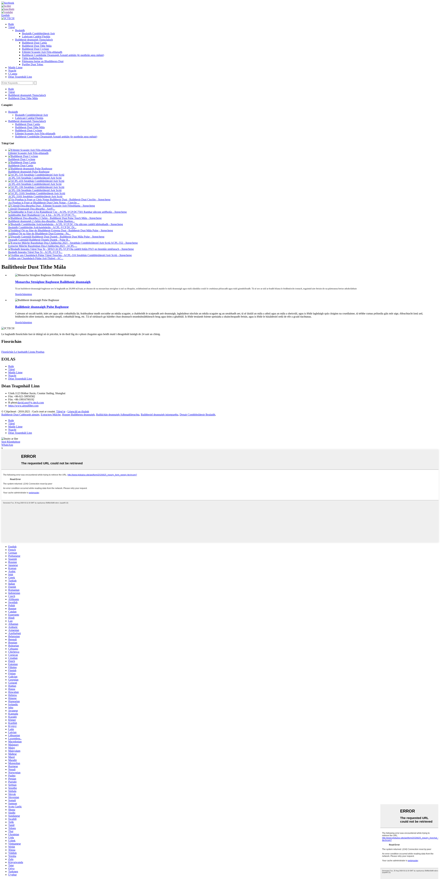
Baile (11, 24)
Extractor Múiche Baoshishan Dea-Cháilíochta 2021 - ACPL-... (42, 245)
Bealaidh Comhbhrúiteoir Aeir (38, 33)
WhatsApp (7, 444)
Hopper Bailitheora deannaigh (78, 414)
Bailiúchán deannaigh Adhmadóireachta (117, 414)
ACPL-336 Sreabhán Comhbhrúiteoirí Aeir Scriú (35, 190)
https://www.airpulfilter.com (23, 405)
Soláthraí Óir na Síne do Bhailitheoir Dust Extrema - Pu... (39, 233)
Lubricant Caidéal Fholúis (36, 36)
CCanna (12, 73)
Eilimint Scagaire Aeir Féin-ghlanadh (42, 52)
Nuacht (12, 70)
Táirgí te (60, 411)
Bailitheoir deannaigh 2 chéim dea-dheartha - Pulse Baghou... (41, 221)
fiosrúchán (20, 294)
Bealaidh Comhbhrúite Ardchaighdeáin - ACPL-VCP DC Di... (42, 227)
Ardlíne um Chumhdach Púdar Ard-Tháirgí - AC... (35, 258)
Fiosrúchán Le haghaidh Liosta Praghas (22, 351)
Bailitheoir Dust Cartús (34, 42)
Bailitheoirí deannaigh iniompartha (159, 414)
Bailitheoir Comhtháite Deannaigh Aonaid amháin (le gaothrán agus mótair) (63, 55)
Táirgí (11, 27)
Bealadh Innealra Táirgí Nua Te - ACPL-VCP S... (35, 252)
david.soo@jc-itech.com (31, 402)
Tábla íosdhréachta (32, 58)
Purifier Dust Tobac (32, 64)
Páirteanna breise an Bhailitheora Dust (42, 61)
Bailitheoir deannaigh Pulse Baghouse (29, 171)
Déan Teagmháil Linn (20, 76)
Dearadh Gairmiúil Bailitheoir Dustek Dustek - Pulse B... (39, 239)
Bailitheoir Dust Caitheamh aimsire (20, 414)
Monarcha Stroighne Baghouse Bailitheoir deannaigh (53, 282)
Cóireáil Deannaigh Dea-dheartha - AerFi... (31, 208)
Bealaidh (20, 30)
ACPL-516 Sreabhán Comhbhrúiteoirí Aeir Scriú (35, 177)
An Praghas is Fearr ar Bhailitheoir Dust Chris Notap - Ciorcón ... (43, 202)
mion (29, 294)
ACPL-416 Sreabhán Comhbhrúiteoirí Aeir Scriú (35, 184)
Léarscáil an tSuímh (78, 411)
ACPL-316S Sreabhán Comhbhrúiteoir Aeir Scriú (35, 196)
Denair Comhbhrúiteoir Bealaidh (197, 414)
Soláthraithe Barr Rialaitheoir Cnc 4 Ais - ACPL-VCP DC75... (42, 215)
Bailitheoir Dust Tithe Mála (37, 45)
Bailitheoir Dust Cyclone (35, 48)
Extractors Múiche (51, 414)
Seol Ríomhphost (10, 441)
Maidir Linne (15, 67)
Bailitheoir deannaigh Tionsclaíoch (34, 39)
